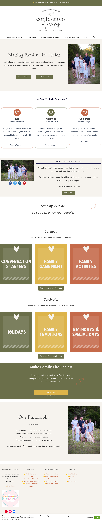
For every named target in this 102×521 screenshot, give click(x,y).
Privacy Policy (72, 481)
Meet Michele (11, 486)
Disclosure (72, 479)
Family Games (31, 37)
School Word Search (52, 483)
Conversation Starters (14, 37)
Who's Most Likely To (52, 481)
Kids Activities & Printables (50, 37)
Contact (72, 476)
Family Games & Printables (31, 479)
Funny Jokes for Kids (52, 474)
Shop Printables (72, 474)
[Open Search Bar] (94, 37)
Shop (85, 37)
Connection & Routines (72, 37)
